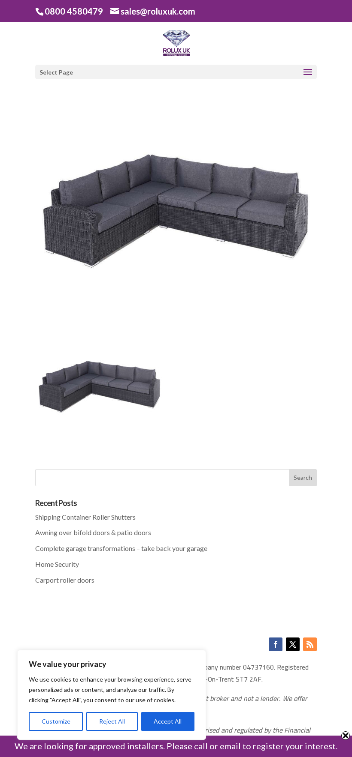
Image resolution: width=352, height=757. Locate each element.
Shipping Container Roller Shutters (85, 517)
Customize (56, 721)
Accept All (168, 721)
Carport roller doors (64, 580)
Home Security (57, 564)
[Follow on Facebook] (275, 644)
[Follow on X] (293, 644)
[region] (111, 695)
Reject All (112, 721)
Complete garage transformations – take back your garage (121, 548)
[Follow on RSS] (310, 644)
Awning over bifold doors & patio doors (93, 532)
